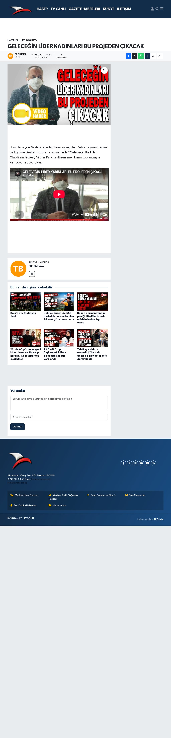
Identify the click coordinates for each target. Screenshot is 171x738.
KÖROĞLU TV (29, 40)
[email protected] (40, 479)
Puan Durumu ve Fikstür (103, 495)
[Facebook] (123, 463)
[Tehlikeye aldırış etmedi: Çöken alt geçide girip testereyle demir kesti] (92, 337)
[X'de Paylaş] (134, 56)
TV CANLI (58, 9)
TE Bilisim (36, 266)
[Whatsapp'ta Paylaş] (141, 56)
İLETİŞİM (124, 9)
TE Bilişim (158, 519)
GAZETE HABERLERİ (84, 9)
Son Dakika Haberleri (25, 505)
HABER (42, 9)
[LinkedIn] (141, 463)
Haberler (13, 40)
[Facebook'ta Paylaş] (128, 56)
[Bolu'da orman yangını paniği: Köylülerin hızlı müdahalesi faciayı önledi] (92, 301)
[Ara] (157, 9)
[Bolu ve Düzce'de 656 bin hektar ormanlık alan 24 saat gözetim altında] (59, 301)
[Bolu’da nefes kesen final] (25, 301)
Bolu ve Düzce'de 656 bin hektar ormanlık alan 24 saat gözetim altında (59, 316)
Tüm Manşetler (137, 495)
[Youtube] (147, 463)
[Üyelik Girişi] (152, 9)
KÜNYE (108, 9)
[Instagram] (135, 463)
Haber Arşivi (59, 505)
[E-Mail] (32, 274)
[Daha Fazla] (147, 56)
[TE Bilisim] (18, 268)
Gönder (18, 426)
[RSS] (153, 463)
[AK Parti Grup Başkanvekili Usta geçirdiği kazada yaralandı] (59, 337)
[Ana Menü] (161, 9)
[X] (129, 463)
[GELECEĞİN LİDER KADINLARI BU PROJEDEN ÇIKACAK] (59, 94)
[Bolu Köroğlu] (20, 9)
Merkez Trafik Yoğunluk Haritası (63, 497)
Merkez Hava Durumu (26, 495)
